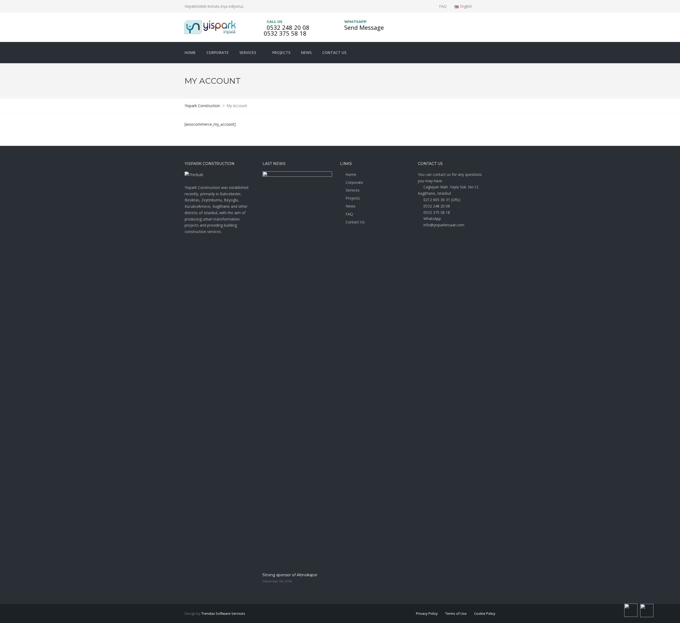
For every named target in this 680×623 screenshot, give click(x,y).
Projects (281, 52)
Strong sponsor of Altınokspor (289, 575)
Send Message (364, 27)
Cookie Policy (484, 613)
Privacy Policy (427, 613)
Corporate (217, 52)
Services (247, 52)
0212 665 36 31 (436, 199)
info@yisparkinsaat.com (443, 224)
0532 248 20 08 (288, 27)
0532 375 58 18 (285, 33)
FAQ (443, 6)
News (306, 52)
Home (190, 52)
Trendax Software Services (223, 613)
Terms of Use (456, 613)
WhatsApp (432, 218)
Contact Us (334, 52)
